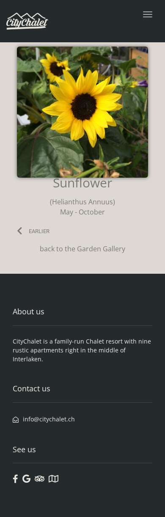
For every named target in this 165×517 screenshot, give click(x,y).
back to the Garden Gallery (82, 248)
